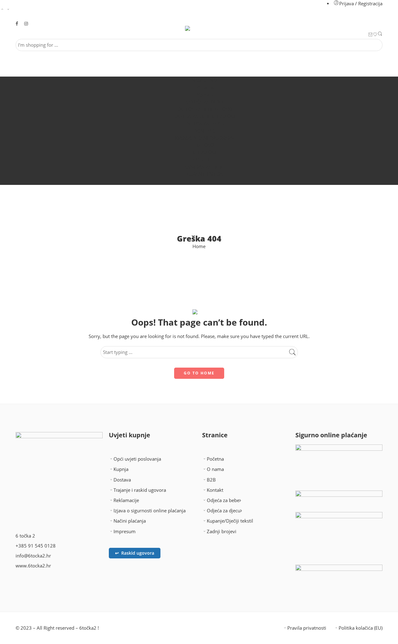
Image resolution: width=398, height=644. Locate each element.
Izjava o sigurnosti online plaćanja (149, 511)
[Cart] (370, 35)
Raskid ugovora (134, 553)
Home (199, 246)
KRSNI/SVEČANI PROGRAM (203, 138)
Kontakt (205, 95)
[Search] (379, 35)
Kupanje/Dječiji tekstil (230, 521)
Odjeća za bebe (223, 500)
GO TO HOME (199, 373)
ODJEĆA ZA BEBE (204, 102)
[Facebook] (23, 584)
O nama (205, 88)
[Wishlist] (375, 35)
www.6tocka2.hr (33, 566)
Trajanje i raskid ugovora (139, 490)
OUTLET (204, 159)
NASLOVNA (204, 80)
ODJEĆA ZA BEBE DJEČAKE (205, 109)
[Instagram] (40, 584)
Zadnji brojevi (221, 531)
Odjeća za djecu (223, 511)
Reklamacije (126, 500)
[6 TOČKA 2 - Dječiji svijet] (199, 28)
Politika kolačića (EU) (360, 628)
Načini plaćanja (129, 521)
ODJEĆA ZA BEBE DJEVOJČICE (205, 116)
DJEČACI (205, 145)
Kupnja (120, 469)
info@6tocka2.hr (33, 556)
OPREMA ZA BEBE (204, 167)
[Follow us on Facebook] (17, 23)
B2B (204, 181)
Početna (215, 459)
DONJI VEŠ (204, 131)
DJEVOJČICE (205, 152)
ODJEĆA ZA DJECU (204, 124)
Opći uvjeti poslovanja (137, 459)
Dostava (122, 480)
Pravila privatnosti (306, 628)
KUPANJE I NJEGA (204, 174)
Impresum (124, 531)
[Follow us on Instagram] (26, 23)
